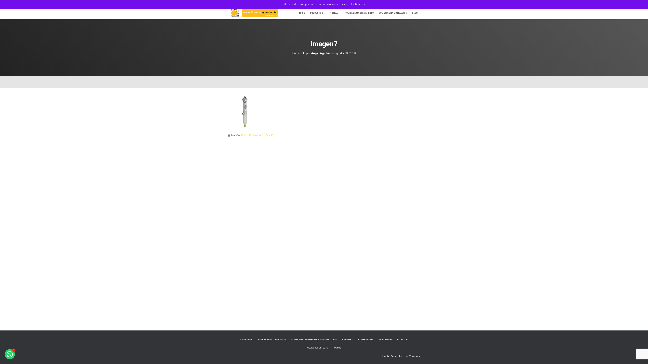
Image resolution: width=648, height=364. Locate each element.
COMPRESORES (365, 339)
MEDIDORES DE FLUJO (317, 348)
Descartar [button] (360, 4)
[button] (324, 13)
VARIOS (337, 348)
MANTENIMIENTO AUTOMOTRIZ (394, 339)
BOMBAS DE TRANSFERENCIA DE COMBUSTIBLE (314, 339)
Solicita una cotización (393, 13)
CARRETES (347, 339)
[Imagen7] (245, 111)
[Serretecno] (252, 13)
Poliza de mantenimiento (359, 13)
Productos (316, 13)
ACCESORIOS (245, 339)
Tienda (334, 13)
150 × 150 (246, 135)
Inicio (302, 13)
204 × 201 (269, 135)
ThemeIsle (414, 356)
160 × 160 (258, 135)
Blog (415, 13)
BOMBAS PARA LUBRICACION (272, 339)
